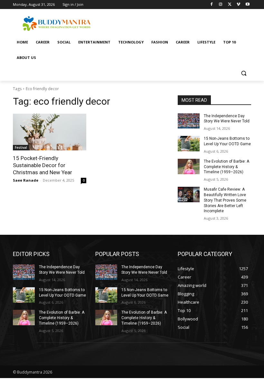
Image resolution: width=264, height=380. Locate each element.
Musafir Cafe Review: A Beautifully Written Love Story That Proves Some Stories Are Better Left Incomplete (225, 200)
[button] (243, 73)
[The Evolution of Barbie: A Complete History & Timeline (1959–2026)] (189, 166)
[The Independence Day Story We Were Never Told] (189, 121)
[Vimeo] (238, 4)
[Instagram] (220, 4)
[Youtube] (247, 4)
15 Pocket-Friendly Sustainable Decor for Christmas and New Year (42, 165)
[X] (229, 4)
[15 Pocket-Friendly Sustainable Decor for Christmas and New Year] (49, 132)
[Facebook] (211, 4)
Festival (21, 147)
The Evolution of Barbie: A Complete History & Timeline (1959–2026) (226, 167)
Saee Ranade (25, 180)
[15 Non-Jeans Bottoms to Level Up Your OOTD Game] (189, 143)
